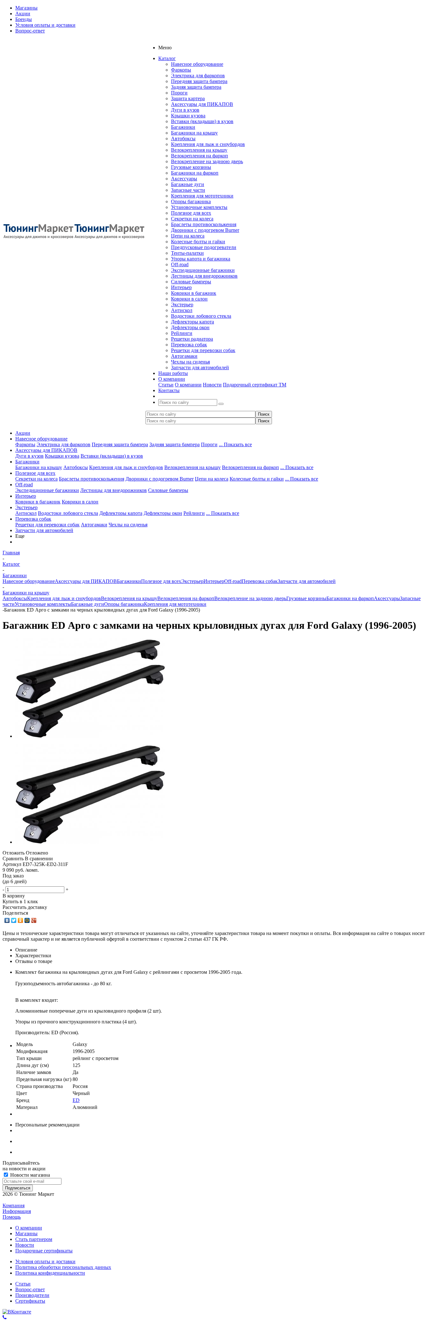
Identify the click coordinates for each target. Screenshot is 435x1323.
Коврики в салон (189, 298)
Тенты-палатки (187, 253)
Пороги (179, 92)
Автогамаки (184, 356)
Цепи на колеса (187, 236)
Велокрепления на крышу (199, 150)
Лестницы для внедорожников (204, 276)
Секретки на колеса (192, 218)
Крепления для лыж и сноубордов (208, 144)
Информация (17, 1211)
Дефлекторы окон (190, 327)
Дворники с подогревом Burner (205, 230)
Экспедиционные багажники (203, 270)
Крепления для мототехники (202, 195)
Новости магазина (29, 1175)
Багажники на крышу (194, 132)
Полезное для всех (191, 213)
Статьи (166, 384)
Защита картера (188, 98)
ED (76, 1100)
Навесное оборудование (197, 64)
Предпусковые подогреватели (203, 247)
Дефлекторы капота (192, 321)
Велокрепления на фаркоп (199, 155)
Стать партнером (33, 1239)
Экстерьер (182, 304)
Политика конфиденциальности (50, 1273)
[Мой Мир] (27, 920)
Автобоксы (183, 138)
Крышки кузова (188, 115)
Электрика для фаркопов (198, 75)
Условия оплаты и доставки (45, 1261)
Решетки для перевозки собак (203, 350)
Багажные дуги (187, 184)
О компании (188, 384)
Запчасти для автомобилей (200, 367)
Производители (32, 1295)
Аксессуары (184, 178)
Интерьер (181, 287)
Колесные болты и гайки (198, 241)
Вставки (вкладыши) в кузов (202, 121)
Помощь (12, 1217)
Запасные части (188, 190)
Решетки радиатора (192, 339)
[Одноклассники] (20, 920)
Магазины (26, 1233)
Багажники (183, 127)
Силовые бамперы (191, 281)
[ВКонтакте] (7, 920)
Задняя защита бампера (196, 87)
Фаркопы (181, 70)
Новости (212, 384)
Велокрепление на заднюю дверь (207, 161)
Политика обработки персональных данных (63, 1267)
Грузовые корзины (191, 167)
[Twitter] (14, 920)
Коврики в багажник (193, 293)
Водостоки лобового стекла (201, 316)
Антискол (181, 310)
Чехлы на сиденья (190, 361)
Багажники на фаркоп (194, 173)
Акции (22, 433)
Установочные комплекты (199, 207)
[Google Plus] (34, 920)
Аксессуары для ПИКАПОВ (202, 104)
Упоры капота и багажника (200, 258)
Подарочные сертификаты (44, 1250)
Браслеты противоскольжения (203, 224)
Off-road (180, 264)
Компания (14, 1205)
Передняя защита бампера (199, 81)
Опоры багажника (191, 201)
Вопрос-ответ (30, 1289)
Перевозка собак (189, 344)
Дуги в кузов (185, 110)
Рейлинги (181, 333)
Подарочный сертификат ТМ (254, 384)
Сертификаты (30, 1301)
